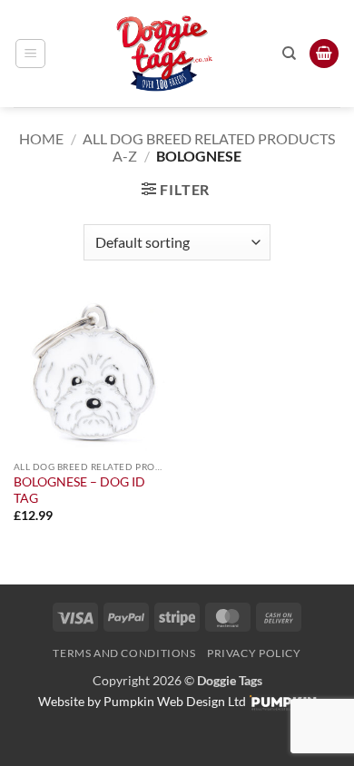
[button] (30, 53)
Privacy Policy (254, 653)
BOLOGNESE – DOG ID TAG (79, 490)
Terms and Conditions (124, 653)
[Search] (289, 53)
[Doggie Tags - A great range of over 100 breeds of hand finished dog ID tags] (164, 53)
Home (41, 138)
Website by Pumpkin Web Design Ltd (142, 701)
